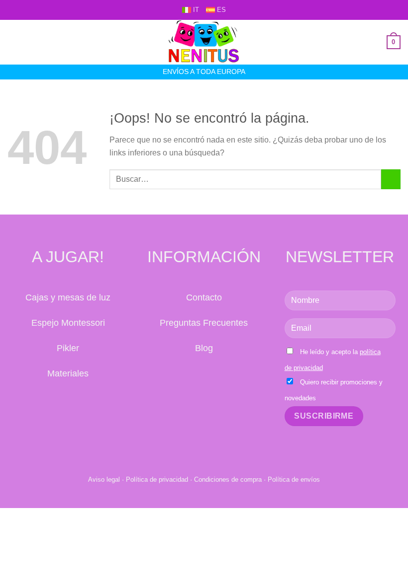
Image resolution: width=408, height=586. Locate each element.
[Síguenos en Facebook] (193, 378)
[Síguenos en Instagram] (214, 378)
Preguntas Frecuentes (204, 323)
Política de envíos (294, 479)
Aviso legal (104, 479)
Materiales (68, 373)
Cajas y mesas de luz (67, 297)
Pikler (68, 348)
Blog (204, 348)
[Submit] (391, 179)
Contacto (204, 297)
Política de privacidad (157, 479)
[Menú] (13, 42)
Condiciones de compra (228, 479)
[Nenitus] (204, 42)
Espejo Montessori (68, 323)
